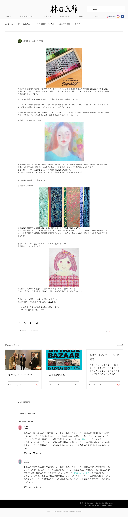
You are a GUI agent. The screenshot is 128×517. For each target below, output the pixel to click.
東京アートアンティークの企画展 (104, 357)
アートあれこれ (24, 24)
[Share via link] (37, 323)
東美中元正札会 (57, 375)
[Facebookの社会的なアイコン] (122, 16)
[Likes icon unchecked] (25, 453)
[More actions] (108, 41)
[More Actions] (108, 427)
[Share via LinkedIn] (31, 323)
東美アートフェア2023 (20, 375)
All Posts (9, 24)
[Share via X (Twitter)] (25, 323)
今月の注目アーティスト (44, 24)
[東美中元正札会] (64, 360)
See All (120, 345)
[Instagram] (118, 16)
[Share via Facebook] (19, 323)
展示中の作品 (64, 24)
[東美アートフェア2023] (23, 360)
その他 (77, 24)
